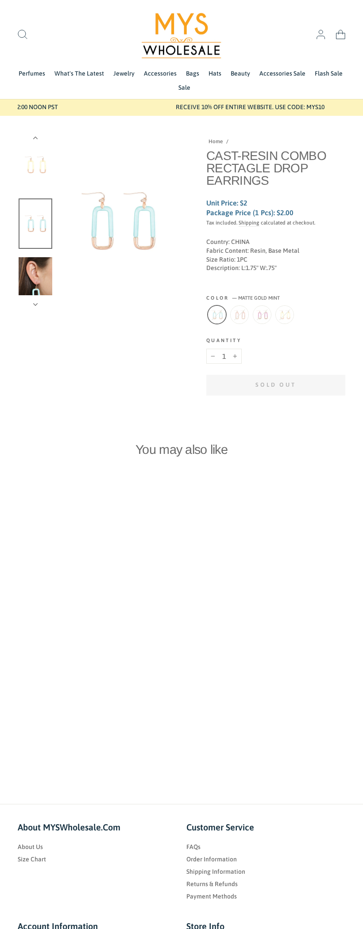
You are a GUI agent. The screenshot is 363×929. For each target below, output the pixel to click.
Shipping (249, 223)
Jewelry (124, 73)
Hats (215, 73)
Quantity (223, 340)
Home (216, 141)
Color (243, 298)
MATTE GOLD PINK (262, 315)
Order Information (211, 859)
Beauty (240, 73)
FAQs (193, 846)
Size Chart (32, 859)
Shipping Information (215, 871)
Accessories (160, 73)
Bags (192, 73)
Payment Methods (211, 896)
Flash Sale (329, 73)
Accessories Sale (282, 73)
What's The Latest (79, 73)
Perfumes (32, 73)
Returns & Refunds (212, 883)
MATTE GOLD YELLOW (284, 315)
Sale (184, 87)
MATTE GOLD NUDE (239, 315)
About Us (30, 846)
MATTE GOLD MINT (217, 315)
